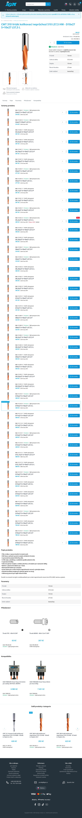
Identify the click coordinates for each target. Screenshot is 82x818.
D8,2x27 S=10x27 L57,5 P (24, 337)
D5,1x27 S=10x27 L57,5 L (24, 200)
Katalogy (41, 767)
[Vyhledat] (48, 4)
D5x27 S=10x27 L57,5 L (23, 181)
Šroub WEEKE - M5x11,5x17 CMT (39, 633)
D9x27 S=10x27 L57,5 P (23, 357)
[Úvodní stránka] (1, 20)
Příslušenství (27, 100)
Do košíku (69, 43)
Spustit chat (70, 782)
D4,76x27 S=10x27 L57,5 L (25, 161)
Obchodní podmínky (13, 771)
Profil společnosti (68, 769)
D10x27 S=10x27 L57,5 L (24, 406)
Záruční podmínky (14, 773)
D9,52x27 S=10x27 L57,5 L (25, 386)
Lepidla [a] (56, 10)
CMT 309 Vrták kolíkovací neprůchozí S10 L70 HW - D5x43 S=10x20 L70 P (39, 735)
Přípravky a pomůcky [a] (44, 10)
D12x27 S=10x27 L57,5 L (24, 445)
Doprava (13, 767)
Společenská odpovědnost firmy (68, 771)
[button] (4, 728)
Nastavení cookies (41, 777)
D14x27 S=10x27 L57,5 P (24, 494)
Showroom (68, 767)
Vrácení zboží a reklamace (14, 777)
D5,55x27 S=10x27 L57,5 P (25, 230)
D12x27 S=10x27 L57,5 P (24, 435)
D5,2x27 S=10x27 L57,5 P (24, 210)
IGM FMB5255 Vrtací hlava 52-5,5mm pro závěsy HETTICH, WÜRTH (14, 683)
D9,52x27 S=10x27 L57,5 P (25, 376)
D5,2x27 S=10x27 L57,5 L (24, 220)
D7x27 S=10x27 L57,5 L (23, 308)
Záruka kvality (41, 773)
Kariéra (68, 773)
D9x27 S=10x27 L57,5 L (23, 367)
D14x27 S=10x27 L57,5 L (24, 503)
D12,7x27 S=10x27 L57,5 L (25, 464)
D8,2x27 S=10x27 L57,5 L (24, 347)
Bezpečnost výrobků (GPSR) (41, 775)
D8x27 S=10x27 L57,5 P (23, 318)
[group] (9, 79)
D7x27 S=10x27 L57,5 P (23, 298)
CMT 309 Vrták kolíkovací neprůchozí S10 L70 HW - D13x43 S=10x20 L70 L (67, 735)
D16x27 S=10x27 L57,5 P (24, 533)
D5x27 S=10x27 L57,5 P (23, 171)
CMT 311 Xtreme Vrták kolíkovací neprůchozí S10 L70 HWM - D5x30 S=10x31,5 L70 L (13, 735)
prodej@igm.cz (43, 782)
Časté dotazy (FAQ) (41, 769)
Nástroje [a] (31, 10)
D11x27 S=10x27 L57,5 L (24, 425)
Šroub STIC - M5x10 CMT (10, 633)
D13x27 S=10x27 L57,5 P (24, 474)
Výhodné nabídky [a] (74, 10)
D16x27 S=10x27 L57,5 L (24, 543)
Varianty (4, 100)
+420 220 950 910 (16, 781)
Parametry (18, 100)
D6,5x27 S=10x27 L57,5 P (24, 279)
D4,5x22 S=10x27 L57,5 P (24, 132)
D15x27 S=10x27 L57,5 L (24, 523)
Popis (11, 100)
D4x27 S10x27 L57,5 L (23, 122)
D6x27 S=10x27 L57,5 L (23, 259)
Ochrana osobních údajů (13, 775)
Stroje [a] (24, 10)
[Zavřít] (79, 14)
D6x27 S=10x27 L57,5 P (23, 249)
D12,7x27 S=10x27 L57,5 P (25, 455)
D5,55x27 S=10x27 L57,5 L (25, 239)
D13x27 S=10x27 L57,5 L (24, 484)
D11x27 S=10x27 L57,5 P (24, 415)
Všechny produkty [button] (12, 10)
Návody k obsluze (41, 766)
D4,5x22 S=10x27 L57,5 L (24, 142)
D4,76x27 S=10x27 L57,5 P (25, 151)
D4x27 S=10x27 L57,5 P (23, 112)
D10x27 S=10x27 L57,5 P (24, 396)
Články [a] (63, 10)
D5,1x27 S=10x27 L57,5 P (24, 191)
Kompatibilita (37, 100)
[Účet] (74, 4)
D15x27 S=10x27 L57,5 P (24, 513)
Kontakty (68, 766)
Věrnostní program (41, 771)
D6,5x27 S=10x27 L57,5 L (24, 288)
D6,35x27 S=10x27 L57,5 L (25, 269)
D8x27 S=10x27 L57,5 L (23, 327)
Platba (13, 769)
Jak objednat (13, 766)
